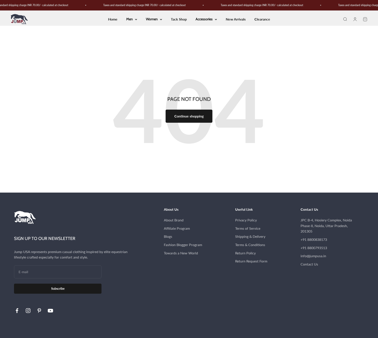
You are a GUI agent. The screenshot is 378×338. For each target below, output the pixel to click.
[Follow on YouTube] (50, 311)
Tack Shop (179, 19)
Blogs (168, 236)
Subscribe (58, 288)
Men (129, 19)
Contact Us (309, 264)
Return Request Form (251, 261)
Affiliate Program (177, 228)
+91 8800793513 (314, 248)
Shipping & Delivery (250, 236)
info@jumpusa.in (313, 256)
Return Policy (245, 253)
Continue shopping (189, 116)
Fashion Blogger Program (183, 245)
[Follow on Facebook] (17, 311)
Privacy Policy (246, 220)
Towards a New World (181, 253)
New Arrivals (236, 19)
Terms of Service (247, 228)
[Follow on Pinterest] (39, 311)
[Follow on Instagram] (28, 311)
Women (152, 19)
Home (112, 19)
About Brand (174, 220)
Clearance (262, 19)
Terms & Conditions (250, 245)
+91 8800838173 (314, 239)
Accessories (204, 19)
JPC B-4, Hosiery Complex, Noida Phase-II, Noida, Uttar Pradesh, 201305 (326, 225)
